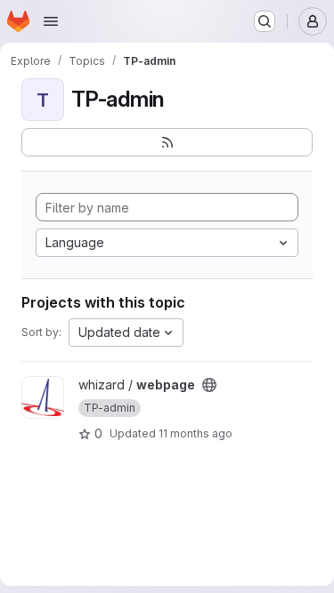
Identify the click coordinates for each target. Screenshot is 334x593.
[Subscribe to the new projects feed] (167, 142)
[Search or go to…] (264, 21)
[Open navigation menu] (51, 21)
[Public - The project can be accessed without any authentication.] (209, 385)
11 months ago (195, 433)
